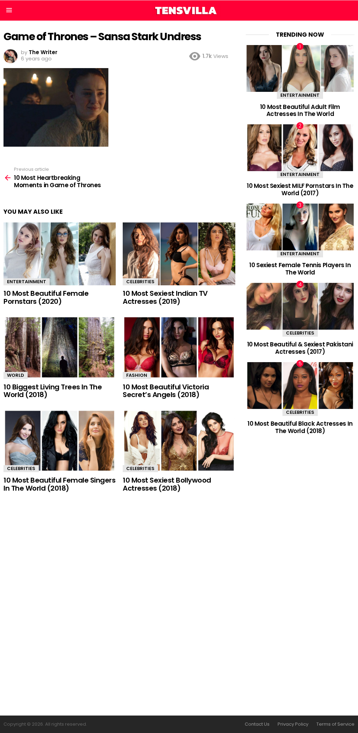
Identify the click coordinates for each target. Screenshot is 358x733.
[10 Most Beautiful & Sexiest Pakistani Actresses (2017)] (300, 306)
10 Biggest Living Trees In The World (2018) (52, 391)
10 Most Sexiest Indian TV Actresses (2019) (165, 297)
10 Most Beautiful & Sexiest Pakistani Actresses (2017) (300, 347)
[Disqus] (119, 604)
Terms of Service (335, 724)
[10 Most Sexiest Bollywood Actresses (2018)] (179, 440)
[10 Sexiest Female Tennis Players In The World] (300, 227)
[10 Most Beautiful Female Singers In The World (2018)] (59, 440)
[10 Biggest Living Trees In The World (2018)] (59, 347)
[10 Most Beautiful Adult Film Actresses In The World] (300, 68)
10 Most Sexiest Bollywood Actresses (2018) (167, 484)
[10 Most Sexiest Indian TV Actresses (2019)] (179, 254)
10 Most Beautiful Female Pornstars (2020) (45, 297)
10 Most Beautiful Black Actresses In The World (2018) (300, 427)
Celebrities (140, 281)
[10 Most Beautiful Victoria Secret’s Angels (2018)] (179, 347)
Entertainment (26, 281)
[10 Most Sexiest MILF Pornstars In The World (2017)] (300, 147)
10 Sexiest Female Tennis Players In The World (300, 268)
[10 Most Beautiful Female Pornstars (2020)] (59, 254)
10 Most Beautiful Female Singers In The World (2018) (59, 484)
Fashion (136, 375)
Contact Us (257, 724)
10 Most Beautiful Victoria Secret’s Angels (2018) (166, 391)
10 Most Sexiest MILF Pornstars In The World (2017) (300, 189)
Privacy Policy (293, 724)
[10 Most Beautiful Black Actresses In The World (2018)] (300, 385)
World (15, 375)
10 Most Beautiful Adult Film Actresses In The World (300, 110)
